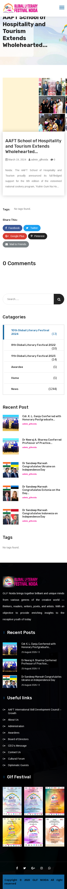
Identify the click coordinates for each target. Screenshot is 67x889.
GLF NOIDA (42, 880)
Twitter (34, 228)
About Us (13, 719)
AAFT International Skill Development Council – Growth (34, 711)
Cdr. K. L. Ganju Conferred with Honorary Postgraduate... (41, 418)
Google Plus (17, 236)
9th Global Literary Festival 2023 (34, 357)
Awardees (13, 732)
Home (34, 378)
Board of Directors (18, 739)
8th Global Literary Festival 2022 (34, 346)
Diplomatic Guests (18, 765)
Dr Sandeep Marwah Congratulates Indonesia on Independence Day (40, 513)
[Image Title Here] (12, 801)
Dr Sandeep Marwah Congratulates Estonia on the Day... (41, 490)
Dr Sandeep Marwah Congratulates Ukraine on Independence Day (38, 466)
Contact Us (14, 752)
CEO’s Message (17, 745)
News (34, 389)
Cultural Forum (16, 758)
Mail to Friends (18, 244)
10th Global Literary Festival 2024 (34, 332)
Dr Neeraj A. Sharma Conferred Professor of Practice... (41, 441)
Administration (16, 726)
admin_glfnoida (39, 159)
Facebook (14, 228)
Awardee (34, 367)
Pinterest (39, 236)
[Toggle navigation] (61, 8)
